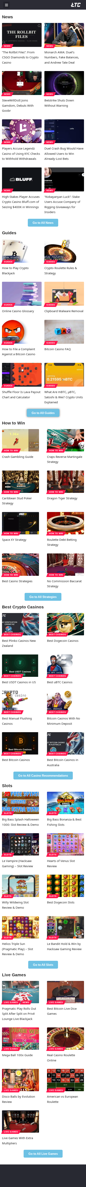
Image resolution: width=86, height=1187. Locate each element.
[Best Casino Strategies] (20, 564)
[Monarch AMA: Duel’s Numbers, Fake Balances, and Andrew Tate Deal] (64, 35)
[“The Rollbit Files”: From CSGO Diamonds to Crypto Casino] (22, 35)
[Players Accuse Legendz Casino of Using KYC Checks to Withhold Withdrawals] (22, 131)
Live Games (11, 1002)
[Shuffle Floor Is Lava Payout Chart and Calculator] (22, 375)
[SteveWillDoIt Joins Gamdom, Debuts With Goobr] (22, 83)
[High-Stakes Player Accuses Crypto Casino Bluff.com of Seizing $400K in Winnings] (22, 179)
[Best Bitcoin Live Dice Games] (65, 992)
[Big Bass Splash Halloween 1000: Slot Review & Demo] (20, 803)
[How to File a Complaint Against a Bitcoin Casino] (22, 332)
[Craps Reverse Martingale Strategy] (65, 440)
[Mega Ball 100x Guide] (20, 1038)
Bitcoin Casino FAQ (57, 349)
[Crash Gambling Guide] (20, 440)
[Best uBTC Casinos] (65, 665)
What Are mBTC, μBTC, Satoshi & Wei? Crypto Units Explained (63, 397)
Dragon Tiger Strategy (62, 498)
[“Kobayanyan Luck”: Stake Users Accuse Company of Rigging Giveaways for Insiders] (64, 179)
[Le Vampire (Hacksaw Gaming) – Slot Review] (20, 844)
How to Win (11, 450)
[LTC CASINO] (76, 4)
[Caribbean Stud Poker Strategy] (20, 482)
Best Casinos (12, 634)
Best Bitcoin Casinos (16, 760)
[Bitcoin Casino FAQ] (64, 332)
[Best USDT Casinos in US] (20, 665)
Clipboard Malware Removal (63, 311)
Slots (8, 813)
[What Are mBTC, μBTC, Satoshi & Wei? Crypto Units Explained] (64, 375)
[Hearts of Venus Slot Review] (65, 844)
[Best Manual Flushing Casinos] (20, 702)
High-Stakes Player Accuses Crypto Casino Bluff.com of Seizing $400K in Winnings (21, 202)
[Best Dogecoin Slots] (65, 886)
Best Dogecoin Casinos (62, 641)
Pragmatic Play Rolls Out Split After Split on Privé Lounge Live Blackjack (19, 1013)
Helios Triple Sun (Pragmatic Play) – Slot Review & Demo (17, 949)
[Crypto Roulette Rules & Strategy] (64, 251)
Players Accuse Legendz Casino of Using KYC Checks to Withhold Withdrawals (21, 153)
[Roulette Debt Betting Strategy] (65, 523)
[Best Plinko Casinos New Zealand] (20, 624)
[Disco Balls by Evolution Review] (20, 1080)
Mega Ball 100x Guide (17, 1055)
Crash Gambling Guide (17, 457)
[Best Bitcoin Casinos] (20, 743)
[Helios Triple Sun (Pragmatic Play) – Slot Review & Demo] (20, 927)
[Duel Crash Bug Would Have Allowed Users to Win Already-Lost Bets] (64, 131)
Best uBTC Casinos (59, 682)
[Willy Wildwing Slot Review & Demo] (20, 886)
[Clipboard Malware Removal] (64, 294)
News (7, 46)
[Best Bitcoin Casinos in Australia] (65, 743)
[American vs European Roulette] (65, 1080)
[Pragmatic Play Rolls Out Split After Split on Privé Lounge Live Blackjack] (20, 992)
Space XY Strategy (14, 540)
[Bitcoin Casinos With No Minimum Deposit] (65, 702)
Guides (8, 262)
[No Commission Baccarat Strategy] (65, 564)
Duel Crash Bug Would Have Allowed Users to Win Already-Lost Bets (63, 153)
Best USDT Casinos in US (19, 682)
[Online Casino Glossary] (22, 294)
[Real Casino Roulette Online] (65, 1038)
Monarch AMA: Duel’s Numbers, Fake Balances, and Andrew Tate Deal (61, 57)
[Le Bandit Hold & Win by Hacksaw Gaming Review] (65, 927)
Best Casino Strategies (17, 581)
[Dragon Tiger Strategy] (65, 482)
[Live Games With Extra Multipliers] (20, 1121)
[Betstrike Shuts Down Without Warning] (64, 83)
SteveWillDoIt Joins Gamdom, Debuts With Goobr (18, 105)
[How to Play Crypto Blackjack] (22, 251)
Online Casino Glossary (18, 311)
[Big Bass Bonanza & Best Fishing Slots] (65, 803)
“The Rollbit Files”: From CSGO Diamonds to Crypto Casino (20, 57)
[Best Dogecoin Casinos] (65, 624)
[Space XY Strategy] (20, 523)
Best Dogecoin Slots (60, 902)
